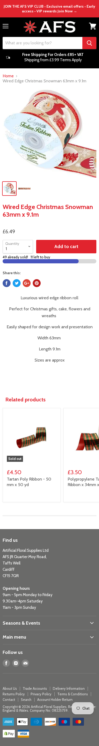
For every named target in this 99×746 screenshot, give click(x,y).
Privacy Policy (41, 694)
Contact (9, 699)
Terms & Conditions (72, 694)
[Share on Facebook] (7, 283)
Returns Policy (14, 694)
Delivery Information (69, 688)
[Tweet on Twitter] (17, 283)
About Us (10, 688)
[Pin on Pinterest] (37, 283)
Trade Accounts (35, 688)
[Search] (89, 43)
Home (8, 76)
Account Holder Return (55, 699)
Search (26, 699)
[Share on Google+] (27, 283)
